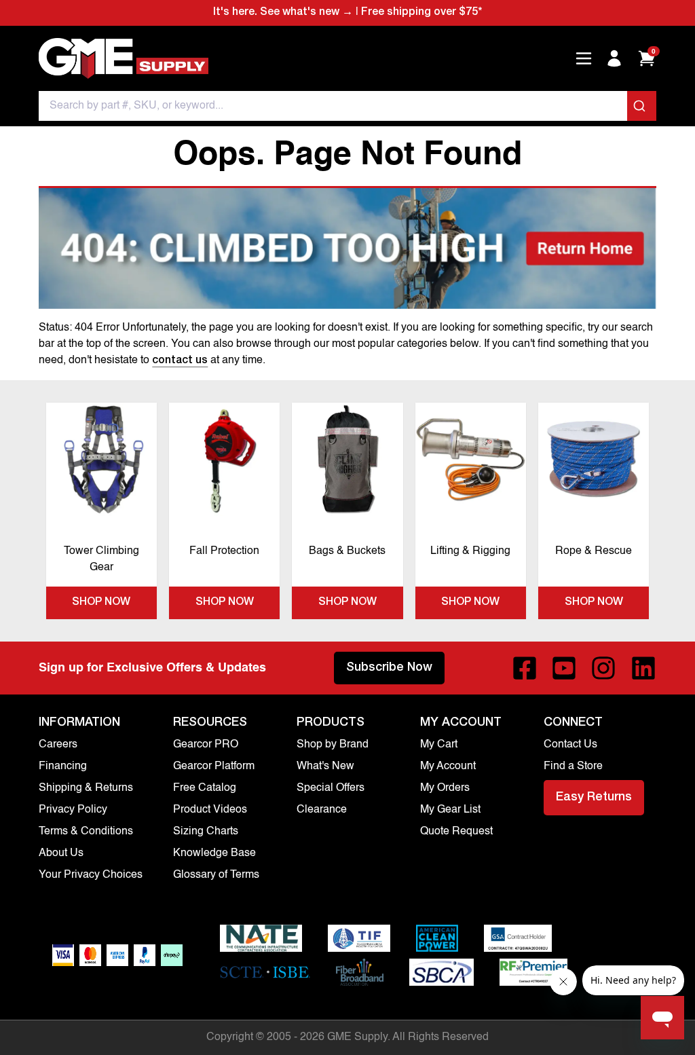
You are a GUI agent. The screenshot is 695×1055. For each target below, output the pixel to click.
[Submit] (641, 106)
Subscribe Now (389, 668)
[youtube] (564, 668)
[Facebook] (525, 668)
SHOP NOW (101, 602)
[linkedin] (643, 668)
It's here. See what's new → (283, 12)
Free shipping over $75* (421, 12)
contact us (180, 361)
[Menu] (584, 58)
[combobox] (347, 106)
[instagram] (603, 668)
